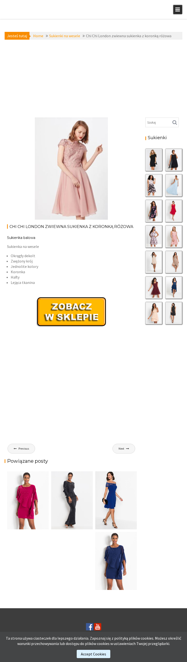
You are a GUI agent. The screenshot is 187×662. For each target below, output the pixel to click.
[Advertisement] (93, 79)
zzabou (45, 159)
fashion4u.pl (97, 146)
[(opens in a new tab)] (116, 500)
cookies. (147, 638)
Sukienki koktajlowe (44, 132)
